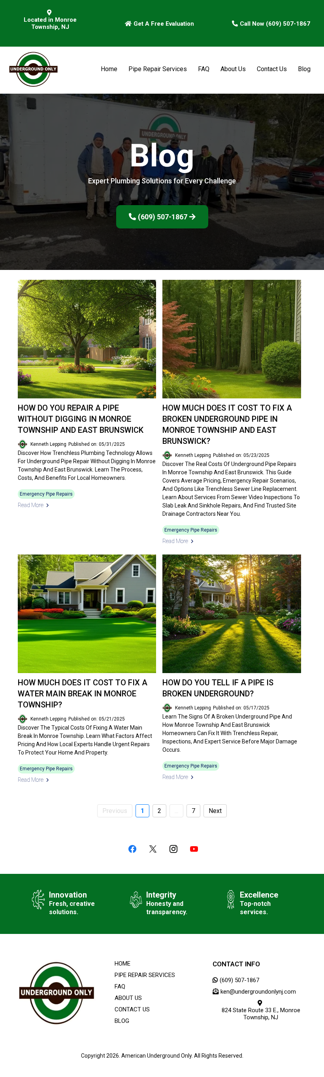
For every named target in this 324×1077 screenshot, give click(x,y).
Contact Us (272, 69)
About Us (233, 69)
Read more (30, 505)
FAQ (203, 69)
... (176, 811)
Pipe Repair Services (157, 69)
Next (215, 811)
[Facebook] (132, 849)
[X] (153, 849)
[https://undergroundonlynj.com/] (33, 69)
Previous (114, 811)
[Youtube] (194, 849)
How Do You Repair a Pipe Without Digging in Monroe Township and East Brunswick (80, 419)
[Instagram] (173, 849)
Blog (304, 69)
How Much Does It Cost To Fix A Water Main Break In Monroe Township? (82, 693)
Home (109, 69)
